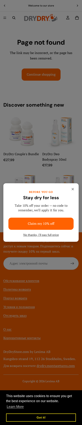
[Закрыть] (72, 189)
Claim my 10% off (41, 223)
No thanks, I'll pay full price (41, 234)
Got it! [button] (41, 417)
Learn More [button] (15, 406)
